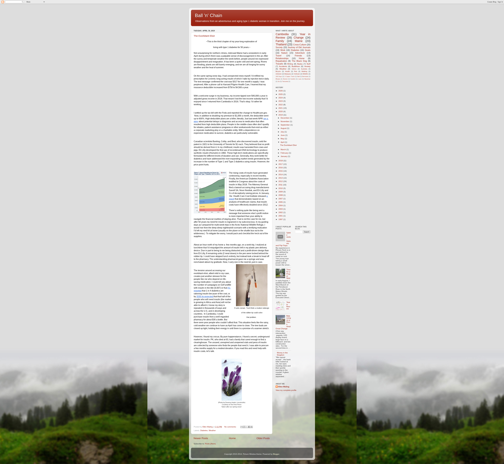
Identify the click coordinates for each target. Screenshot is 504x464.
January (284, 156)
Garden (292, 79)
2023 (281, 101)
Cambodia (282, 34)
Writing (290, 64)
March (283, 150)
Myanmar (307, 79)
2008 (281, 195)
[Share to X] (246, 427)
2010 (281, 188)
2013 (281, 178)
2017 (281, 164)
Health (287, 71)
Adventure (300, 53)
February (285, 153)
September (285, 125)
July (282, 132)
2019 (281, 115)
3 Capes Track (289, 76)
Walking (304, 71)
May (283, 139)
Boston (285, 79)
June (283, 135)
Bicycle (278, 71)
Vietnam (297, 74)
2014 (281, 175)
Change (299, 37)
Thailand (281, 44)
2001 (281, 216)
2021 (281, 108)
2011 (281, 185)
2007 (281, 199)
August (284, 128)
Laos (299, 79)
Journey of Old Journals (299, 47)
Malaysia (287, 74)
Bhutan (278, 79)
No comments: (230, 427)
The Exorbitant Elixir (204, 36)
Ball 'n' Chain (208, 15)
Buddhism (296, 66)
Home (232, 438)
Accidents (283, 66)
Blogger (276, 454)
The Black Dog (299, 61)
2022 (281, 105)
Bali (298, 76)
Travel (278, 55)
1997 (281, 219)
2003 (281, 209)
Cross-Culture (299, 44)
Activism (279, 74)
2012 (281, 181)
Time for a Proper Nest (288, 274)
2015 (281, 171)
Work (282, 50)
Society (279, 47)
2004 (281, 205)
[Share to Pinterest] (251, 427)
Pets (295, 71)
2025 (281, 94)
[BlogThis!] (244, 427)
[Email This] (241, 427)
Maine (299, 41)
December (285, 118)
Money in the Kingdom (282, 354)
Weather (212, 430)
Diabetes (204, 430)
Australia (304, 69)
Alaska (300, 64)
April (283, 142)
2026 (281, 91)
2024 (281, 98)
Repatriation (281, 61)
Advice (294, 69)
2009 (281, 192)
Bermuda (305, 76)
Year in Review (288, 305)
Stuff (308, 64)
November (285, 121)
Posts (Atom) (210, 444)
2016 (281, 168)
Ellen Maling (283, 387)
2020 (281, 111)
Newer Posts (201, 438)
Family (280, 41)
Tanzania (285, 81)
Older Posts (263, 438)
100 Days (279, 76)
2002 (281, 212)
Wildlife (305, 74)
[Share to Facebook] (249, 427)
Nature (284, 53)
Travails (279, 64)
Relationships (282, 58)
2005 (281, 202)
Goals (307, 50)
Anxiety (307, 66)
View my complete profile (286, 390)
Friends (298, 55)
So (279, 81)
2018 (281, 161)
